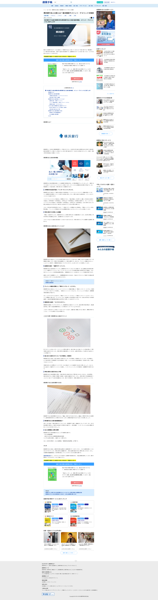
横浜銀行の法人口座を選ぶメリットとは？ (56, 99)
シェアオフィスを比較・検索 (55, 573)
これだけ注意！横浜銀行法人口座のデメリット (57, 105)
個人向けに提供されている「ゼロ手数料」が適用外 (58, 107)
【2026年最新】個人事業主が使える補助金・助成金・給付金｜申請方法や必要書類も (109, 77)
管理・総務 (104, 5)
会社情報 (43, 582)
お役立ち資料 (106, 2)
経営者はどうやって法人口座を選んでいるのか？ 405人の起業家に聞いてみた (61, 494)
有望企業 (105, 212)
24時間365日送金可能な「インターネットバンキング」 (58, 95)
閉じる (72, 87)
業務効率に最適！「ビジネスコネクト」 (56, 104)
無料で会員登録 (100, 2)
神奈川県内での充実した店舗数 (54, 97)
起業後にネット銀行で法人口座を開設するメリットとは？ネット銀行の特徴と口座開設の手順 (64, 492)
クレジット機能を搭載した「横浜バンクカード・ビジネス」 (59, 102)
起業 (52, 5)
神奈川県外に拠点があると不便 (54, 109)
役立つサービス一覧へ (105, 178)
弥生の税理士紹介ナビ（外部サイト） (69, 573)
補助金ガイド (54, 569)
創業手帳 (49, 569)
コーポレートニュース (51, 582)
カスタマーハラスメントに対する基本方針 (82, 590)
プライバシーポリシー (57, 590)
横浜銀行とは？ (51, 92)
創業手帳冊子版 (47, 455)
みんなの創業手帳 (45, 573)
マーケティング (98, 5)
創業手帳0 (44, 569)
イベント (105, 235)
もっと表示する (110, 93)
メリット (60, 15)
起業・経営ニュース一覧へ (68, 552)
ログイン (113, 2)
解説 (70, 15)
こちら (80, 81)
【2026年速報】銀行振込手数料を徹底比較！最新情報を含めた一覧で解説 (109, 61)
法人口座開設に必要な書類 (53, 114)
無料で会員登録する (53, 565)
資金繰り (62, 5)
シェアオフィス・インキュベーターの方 (64, 586)
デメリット (53, 15)
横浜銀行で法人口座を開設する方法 (55, 110)
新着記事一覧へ (105, 133)
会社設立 (56, 5)
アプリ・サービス (83, 5)
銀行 (75, 15)
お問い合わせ (52, 586)
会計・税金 (75, 5)
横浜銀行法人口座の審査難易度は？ (55, 112)
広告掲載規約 (94, 590)
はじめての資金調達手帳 (77, 569)
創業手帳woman (67, 569)
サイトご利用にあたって (46, 590)
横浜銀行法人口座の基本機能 (54, 94)
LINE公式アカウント (53, 577)
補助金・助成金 (69, 5)
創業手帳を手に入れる (62, 565)
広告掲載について (45, 586)
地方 (65, 15)
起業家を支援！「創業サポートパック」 (56, 100)
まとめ (49, 115)
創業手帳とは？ (45, 565)
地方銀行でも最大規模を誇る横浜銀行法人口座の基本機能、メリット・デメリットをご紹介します (69, 90)
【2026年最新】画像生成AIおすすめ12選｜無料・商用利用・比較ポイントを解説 (109, 85)
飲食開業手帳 (60, 569)
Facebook (46, 577)
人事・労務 (90, 5)
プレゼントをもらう (72, 565)
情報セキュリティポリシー (67, 590)
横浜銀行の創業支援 (49, 282)
